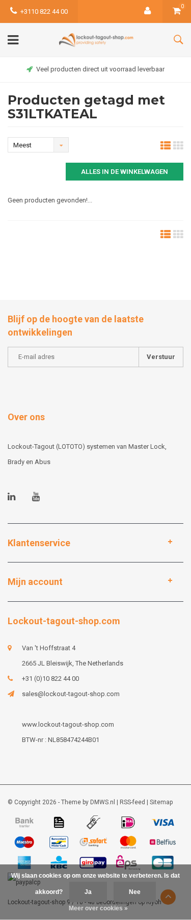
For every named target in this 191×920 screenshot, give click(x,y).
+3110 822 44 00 (44, 11)
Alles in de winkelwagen (124, 171)
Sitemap (161, 802)
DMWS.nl (102, 802)
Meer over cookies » (98, 908)
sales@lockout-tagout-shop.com (71, 694)
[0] (177, 11)
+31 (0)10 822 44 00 (50, 678)
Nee (135, 892)
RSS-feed (132, 802)
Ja (88, 892)
